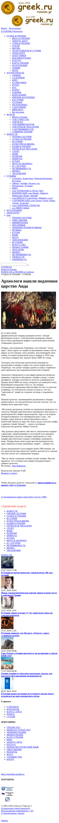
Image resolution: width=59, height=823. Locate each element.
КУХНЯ (10, 538)
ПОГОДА (11, 744)
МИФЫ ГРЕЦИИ (15, 735)
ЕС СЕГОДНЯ (13, 543)
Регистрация (15, 28)
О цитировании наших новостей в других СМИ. (24, 497)
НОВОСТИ (12, 511)
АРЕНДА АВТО (14, 742)
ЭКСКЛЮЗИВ (14, 550)
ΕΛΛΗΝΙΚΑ (7, 31)
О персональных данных (12, 813)
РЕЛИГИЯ (12, 533)
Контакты (18, 31)
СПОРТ (10, 528)
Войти (4, 28)
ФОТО (10, 754)
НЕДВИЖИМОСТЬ (16, 545)
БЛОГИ (10, 759)
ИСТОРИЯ (12, 518)
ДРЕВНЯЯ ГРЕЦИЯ (16, 732)
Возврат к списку (9, 473)
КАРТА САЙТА (14, 712)
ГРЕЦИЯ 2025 (13, 727)
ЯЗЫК (10, 531)
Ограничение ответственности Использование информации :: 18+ (17, 809)
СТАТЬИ (11, 716)
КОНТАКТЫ (13, 709)
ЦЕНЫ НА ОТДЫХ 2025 (18, 730)
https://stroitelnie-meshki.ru (12, 774)
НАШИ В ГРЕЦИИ (16, 523)
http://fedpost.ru (19, 466)
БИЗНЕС (11, 548)
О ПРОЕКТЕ (13, 707)
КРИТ (9, 740)
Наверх (4, 820)
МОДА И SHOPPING (17, 540)
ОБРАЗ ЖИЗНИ (14, 749)
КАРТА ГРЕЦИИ (15, 737)
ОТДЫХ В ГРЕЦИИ (16, 516)
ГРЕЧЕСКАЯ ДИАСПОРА (19, 526)
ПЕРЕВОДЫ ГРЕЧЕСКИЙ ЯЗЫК (23, 747)
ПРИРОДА (12, 536)
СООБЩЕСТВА (14, 757)
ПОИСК (11, 714)
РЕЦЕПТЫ (12, 752)
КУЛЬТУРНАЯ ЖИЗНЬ (18, 521)
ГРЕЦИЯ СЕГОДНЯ (16, 513)
